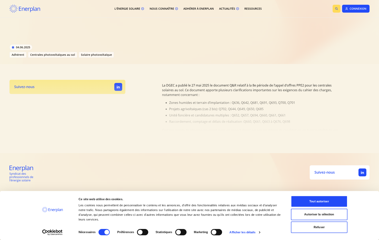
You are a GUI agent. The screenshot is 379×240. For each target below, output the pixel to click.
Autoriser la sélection (319, 214)
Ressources (253, 8)
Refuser (319, 227)
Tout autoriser (319, 201)
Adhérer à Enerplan (198, 8)
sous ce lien (214, 143)
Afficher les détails (242, 232)
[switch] (142, 232)
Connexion (358, 8)
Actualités (227, 8)
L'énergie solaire (127, 8)
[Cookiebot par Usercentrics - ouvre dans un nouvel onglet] (52, 232)
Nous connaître (162, 8)
